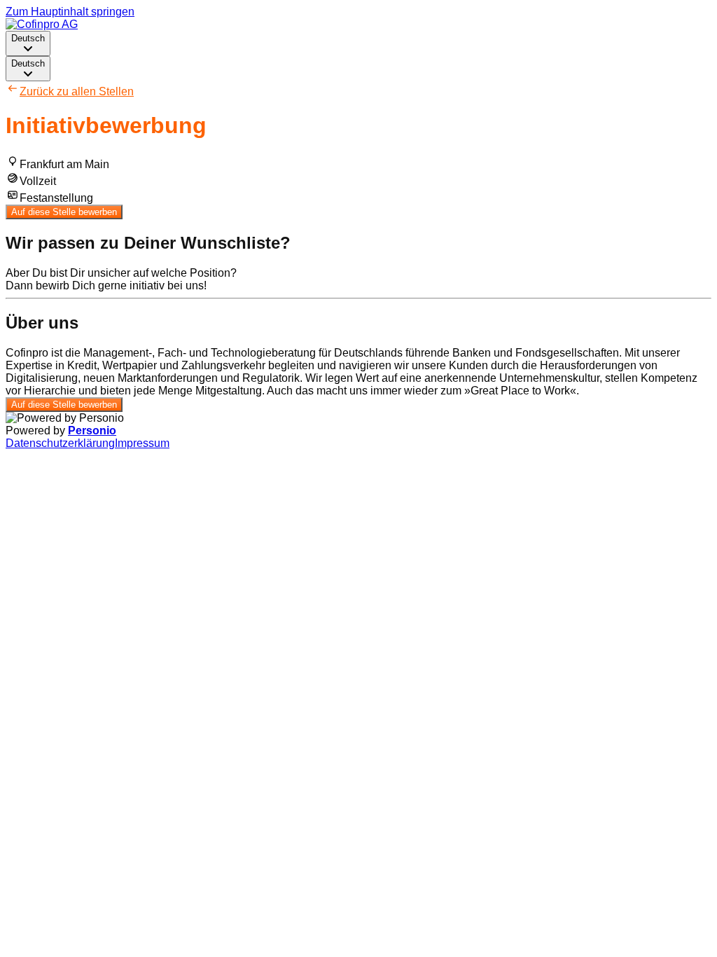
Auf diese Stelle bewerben (64, 212)
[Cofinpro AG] (42, 24)
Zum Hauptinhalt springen (70, 12)
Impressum (142, 443)
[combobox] (28, 43)
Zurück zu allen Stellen (77, 91)
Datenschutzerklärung (60, 443)
